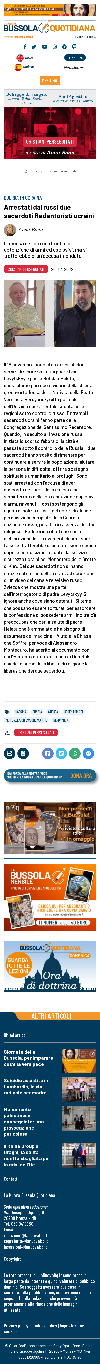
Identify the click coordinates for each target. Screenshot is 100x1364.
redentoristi (73, 711)
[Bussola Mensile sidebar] (50, 897)
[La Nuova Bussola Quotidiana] (50, 28)
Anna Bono (30, 229)
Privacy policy (16, 1325)
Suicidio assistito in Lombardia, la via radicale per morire (26, 1086)
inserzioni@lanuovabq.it (25, 1247)
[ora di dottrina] (50, 966)
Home (32, 171)
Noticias (28, 66)
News (29, 57)
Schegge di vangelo (26, 94)
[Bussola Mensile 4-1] (50, 828)
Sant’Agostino (73, 96)
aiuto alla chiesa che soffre (26, 720)
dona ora (75, 57)
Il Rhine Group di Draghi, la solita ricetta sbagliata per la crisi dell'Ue (27, 1155)
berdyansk (60, 720)
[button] (50, 80)
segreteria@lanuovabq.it (26, 1241)
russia (37, 711)
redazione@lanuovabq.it (25, 1235)
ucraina (20, 711)
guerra (53, 711)
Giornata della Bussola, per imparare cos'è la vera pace (28, 1058)
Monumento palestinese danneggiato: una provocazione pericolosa (24, 1121)
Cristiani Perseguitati (50, 141)
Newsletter (74, 67)
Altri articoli (51, 1015)
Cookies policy (44, 1325)
